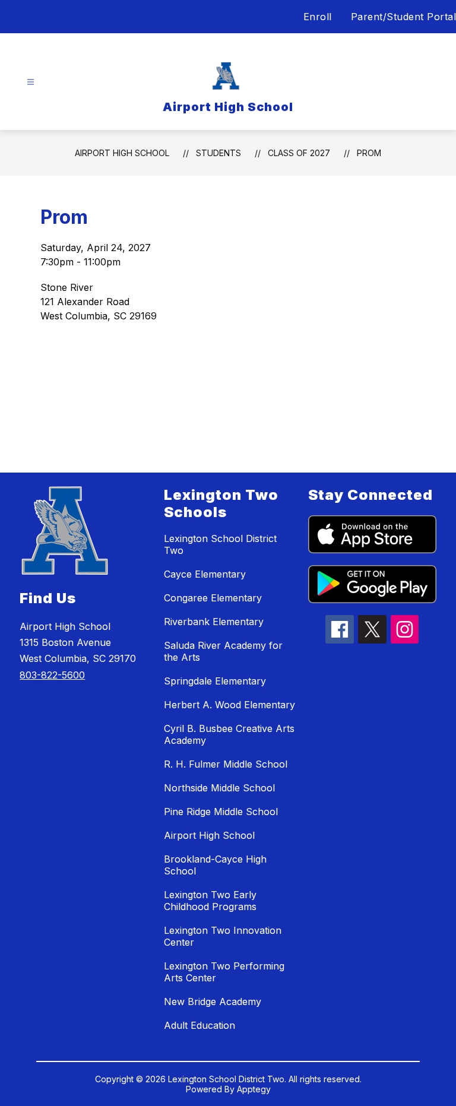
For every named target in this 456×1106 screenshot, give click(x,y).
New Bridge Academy (212, 1001)
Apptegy (254, 1089)
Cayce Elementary (205, 574)
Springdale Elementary (215, 681)
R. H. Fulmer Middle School (225, 764)
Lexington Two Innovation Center (222, 936)
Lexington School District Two (220, 544)
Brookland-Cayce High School (215, 865)
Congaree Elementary (213, 598)
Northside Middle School (219, 788)
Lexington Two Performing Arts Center (224, 972)
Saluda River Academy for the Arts (223, 651)
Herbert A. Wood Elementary (229, 705)
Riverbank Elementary (214, 622)
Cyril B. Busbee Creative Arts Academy (229, 734)
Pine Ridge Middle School (221, 811)
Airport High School (122, 153)
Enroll (317, 17)
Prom (369, 153)
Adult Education (199, 1025)
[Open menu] (30, 82)
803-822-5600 (52, 675)
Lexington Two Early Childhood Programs (210, 900)
